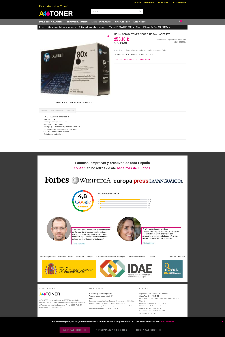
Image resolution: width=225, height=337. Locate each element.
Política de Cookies (65, 256)
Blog (91, 298)
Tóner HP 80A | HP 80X (120, 27)
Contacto (172, 256)
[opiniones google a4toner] (112, 184)
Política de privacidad (48, 256)
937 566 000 (137, 2)
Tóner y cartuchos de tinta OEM (101, 296)
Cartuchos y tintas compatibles (100, 293)
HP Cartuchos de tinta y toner (91, 27)
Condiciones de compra (84, 256)
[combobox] (117, 11)
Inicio (41, 27)
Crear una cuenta (179, 2)
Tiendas (152, 256)
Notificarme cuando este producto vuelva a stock (132, 59)
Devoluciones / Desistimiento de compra (110, 256)
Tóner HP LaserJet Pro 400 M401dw (153, 27)
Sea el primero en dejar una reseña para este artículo (146, 50)
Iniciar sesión (163, 2)
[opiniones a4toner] (77, 245)
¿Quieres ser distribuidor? (136, 256)
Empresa (181, 256)
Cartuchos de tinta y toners (60, 27)
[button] (108, 38)
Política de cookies (167, 322)
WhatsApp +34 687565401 (149, 296)
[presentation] (44, 110)
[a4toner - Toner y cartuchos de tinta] (56, 13)
